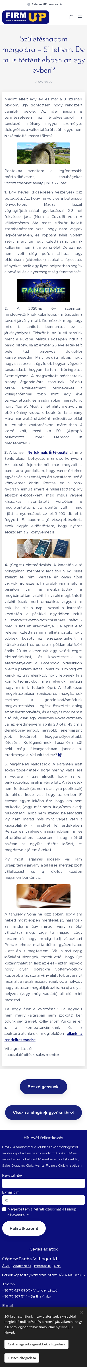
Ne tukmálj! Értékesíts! (47, 452)
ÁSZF (6, 1266)
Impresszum (42, 1266)
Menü (80, 17)
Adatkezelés (22, 1266)
